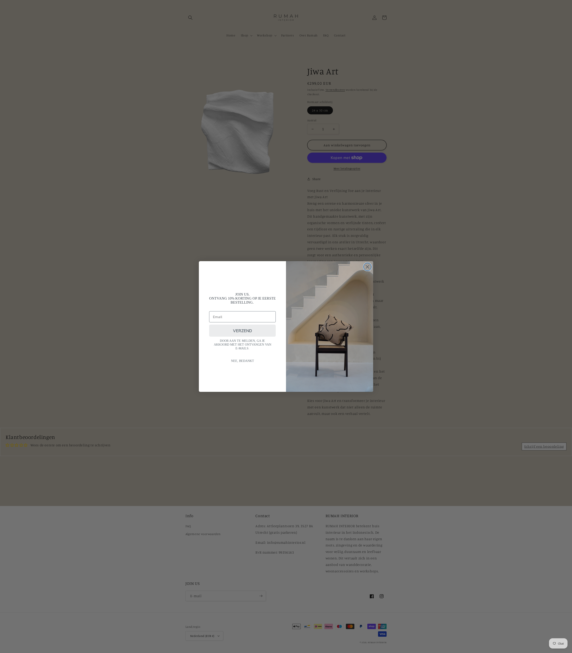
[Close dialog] (367, 267)
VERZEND (242, 330)
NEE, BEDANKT (242, 361)
